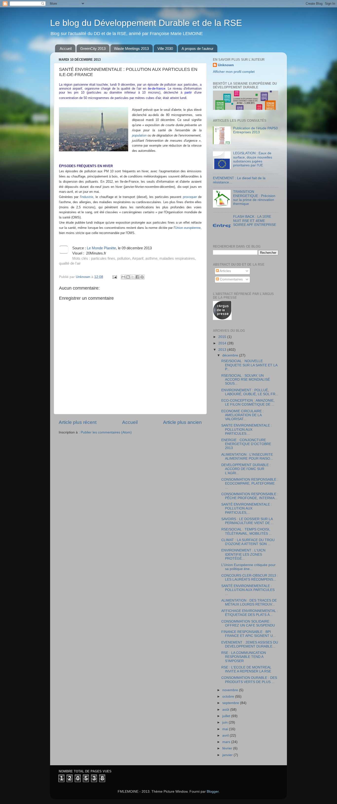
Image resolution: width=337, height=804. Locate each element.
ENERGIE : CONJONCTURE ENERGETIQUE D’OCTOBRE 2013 (246, 444)
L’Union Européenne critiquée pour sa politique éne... (248, 567)
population (139, 135)
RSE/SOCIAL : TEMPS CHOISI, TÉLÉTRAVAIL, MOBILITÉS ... (246, 531)
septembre (231, 703)
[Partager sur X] (132, 277)
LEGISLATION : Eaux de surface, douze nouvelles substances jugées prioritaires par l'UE (252, 159)
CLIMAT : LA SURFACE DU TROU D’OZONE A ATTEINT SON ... (248, 542)
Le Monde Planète (101, 248)
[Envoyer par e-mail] (123, 277)
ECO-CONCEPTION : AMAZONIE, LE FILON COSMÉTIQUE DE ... (248, 402)
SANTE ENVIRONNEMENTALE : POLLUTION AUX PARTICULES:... (246, 429)
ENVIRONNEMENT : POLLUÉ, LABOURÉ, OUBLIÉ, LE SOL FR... (249, 392)
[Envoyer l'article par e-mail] (114, 277)
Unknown (226, 65)
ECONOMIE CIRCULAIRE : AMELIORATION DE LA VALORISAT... (242, 415)
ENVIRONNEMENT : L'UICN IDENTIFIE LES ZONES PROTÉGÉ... (243, 554)
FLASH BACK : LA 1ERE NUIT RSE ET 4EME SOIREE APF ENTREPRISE (254, 220)
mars (226, 742)
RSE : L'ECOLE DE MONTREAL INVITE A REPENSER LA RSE (246, 669)
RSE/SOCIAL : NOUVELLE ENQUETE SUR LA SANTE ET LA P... (249, 365)
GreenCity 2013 (93, 48)
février (227, 748)
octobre (228, 696)
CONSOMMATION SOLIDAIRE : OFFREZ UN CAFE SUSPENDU (248, 623)
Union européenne (188, 228)
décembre (230, 355)
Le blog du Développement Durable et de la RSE (146, 23)
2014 (222, 343)
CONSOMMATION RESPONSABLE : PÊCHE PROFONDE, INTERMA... (249, 496)
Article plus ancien (182, 422)
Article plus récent (77, 422)
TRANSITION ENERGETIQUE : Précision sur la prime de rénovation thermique (254, 198)
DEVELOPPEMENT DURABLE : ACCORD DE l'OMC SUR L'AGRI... (246, 469)
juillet (226, 716)
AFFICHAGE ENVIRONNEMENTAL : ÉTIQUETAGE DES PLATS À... (249, 613)
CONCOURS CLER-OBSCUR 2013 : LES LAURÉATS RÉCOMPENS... (249, 577)
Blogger (213, 791)
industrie (87, 197)
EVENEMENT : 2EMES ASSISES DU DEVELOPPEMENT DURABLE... (249, 644)
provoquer (190, 197)
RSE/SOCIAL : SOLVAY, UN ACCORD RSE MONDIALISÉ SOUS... (245, 379)
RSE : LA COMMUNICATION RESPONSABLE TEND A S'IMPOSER (243, 657)
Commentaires (231, 279)
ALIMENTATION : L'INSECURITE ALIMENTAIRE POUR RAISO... (247, 456)
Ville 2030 (165, 48)
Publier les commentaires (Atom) (106, 432)
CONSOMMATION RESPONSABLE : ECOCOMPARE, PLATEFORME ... (249, 483)
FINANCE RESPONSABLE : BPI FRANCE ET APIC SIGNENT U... (248, 634)
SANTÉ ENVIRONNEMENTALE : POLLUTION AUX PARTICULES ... (248, 590)
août (226, 709)
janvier (228, 755)
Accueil (66, 48)
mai (225, 729)
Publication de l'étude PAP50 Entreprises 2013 (255, 130)
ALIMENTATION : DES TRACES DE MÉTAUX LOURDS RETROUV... (249, 602)
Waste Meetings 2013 (131, 48)
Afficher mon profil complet (234, 72)
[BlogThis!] (128, 277)
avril (226, 735)
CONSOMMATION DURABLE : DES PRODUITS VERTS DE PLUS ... (249, 680)
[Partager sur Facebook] (137, 277)
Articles (225, 271)
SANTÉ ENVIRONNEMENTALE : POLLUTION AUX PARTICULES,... (246, 508)
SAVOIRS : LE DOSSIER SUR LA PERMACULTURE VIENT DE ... (247, 521)
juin (225, 722)
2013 (222, 350)
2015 (222, 337)
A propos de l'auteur (197, 48)
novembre (230, 690)
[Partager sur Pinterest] (142, 277)
